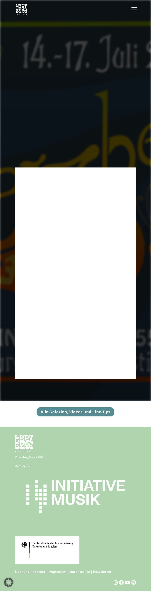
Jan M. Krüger (33, 254)
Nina (28, 236)
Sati (27, 297)
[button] (8, 582)
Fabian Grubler (34, 264)
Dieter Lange (33, 184)
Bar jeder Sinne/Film (38, 320)
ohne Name (32, 250)
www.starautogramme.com (42, 203)
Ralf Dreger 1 (33, 217)
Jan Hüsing (31, 240)
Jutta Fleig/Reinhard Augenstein (45, 198)
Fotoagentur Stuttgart (39, 339)
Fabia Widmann (35, 283)
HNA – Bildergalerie (37, 357)
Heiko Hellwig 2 (34, 329)
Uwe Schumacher (36, 194)
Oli (26, 245)
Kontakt (38, 572)
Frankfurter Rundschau (39, 343)
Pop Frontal (32, 189)
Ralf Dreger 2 (33, 222)
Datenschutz (80, 572)
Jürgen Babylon (34, 273)
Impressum (57, 572)
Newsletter (102, 572)
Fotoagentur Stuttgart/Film (42, 287)
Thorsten (31, 231)
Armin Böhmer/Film (37, 278)
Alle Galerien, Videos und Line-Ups (75, 411)
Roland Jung (32, 315)
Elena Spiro (32, 212)
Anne (28, 292)
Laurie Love (32, 179)
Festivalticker (33, 208)
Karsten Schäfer (35, 311)
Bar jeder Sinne (34, 226)
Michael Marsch (35, 306)
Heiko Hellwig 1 (34, 325)
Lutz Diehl (31, 259)
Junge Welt (32, 348)
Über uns (22, 572)
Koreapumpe (33, 353)
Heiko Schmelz (34, 301)
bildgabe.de (32, 268)
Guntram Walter (35, 334)
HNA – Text (32, 362)
